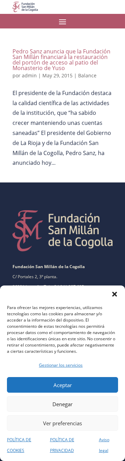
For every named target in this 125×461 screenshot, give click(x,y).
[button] (114, 294)
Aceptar (62, 385)
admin (29, 75)
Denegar (62, 404)
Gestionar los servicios (61, 365)
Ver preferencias (62, 423)
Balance (87, 75)
